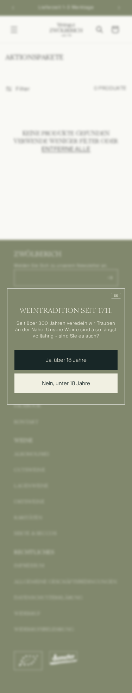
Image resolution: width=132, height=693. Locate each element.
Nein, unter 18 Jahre (66, 383)
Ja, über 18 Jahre (66, 360)
